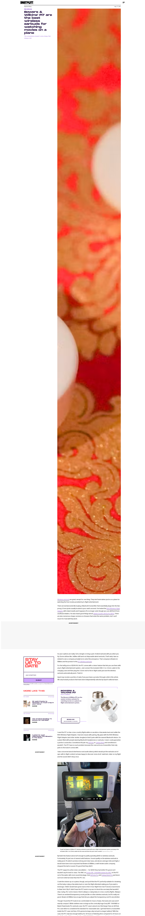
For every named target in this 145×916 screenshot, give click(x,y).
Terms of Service (47, 683)
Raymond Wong (27, 6)
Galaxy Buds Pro (107, 875)
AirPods (91, 742)
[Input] (26, 2)
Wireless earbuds (63, 599)
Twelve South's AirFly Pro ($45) (103, 613)
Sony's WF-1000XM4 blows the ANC (98, 872)
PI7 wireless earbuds (85, 661)
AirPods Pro (94, 875)
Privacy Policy (26, 684)
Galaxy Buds (100, 742)
